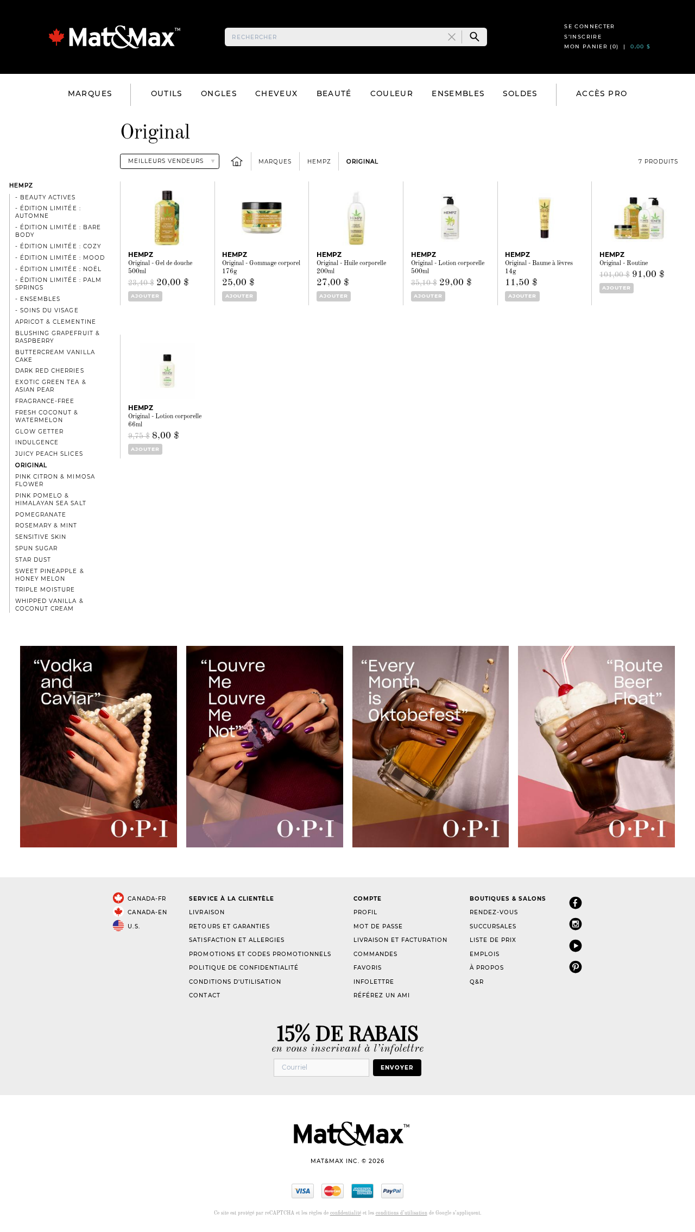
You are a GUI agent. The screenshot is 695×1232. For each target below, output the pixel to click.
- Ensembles (37, 299)
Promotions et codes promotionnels (260, 954)
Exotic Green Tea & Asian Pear (50, 386)
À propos (487, 967)
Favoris (367, 967)
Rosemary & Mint (46, 525)
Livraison (206, 912)
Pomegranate (40, 514)
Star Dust (33, 559)
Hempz (319, 161)
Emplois (485, 954)
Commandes (375, 954)
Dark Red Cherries (49, 370)
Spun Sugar (36, 548)
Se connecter (589, 26)
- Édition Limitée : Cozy (57, 246)
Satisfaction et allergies (237, 940)
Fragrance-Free (44, 401)
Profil (365, 912)
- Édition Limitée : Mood (59, 257)
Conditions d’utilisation (235, 981)
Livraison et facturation (400, 940)
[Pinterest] (575, 966)
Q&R (477, 981)
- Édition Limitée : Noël (58, 269)
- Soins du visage (46, 310)
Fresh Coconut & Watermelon (46, 416)
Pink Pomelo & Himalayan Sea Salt (50, 499)
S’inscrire (583, 37)
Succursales (493, 926)
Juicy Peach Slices (49, 453)
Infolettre (373, 981)
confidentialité (345, 1213)
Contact (204, 995)
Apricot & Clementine (55, 321)
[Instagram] (575, 923)
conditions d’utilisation (401, 1213)
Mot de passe (378, 926)
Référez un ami (381, 995)
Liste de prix (493, 940)
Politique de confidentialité (244, 967)
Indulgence (37, 442)
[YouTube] (575, 945)
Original (362, 161)
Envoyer (397, 1067)
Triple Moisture (45, 589)
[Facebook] (575, 902)
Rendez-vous (494, 912)
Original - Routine (623, 263)
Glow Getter (39, 431)
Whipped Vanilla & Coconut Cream (49, 605)
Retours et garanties (229, 926)
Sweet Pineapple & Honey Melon (49, 575)
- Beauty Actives (45, 197)
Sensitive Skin (40, 536)
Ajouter (145, 296)
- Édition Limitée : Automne (47, 212)
